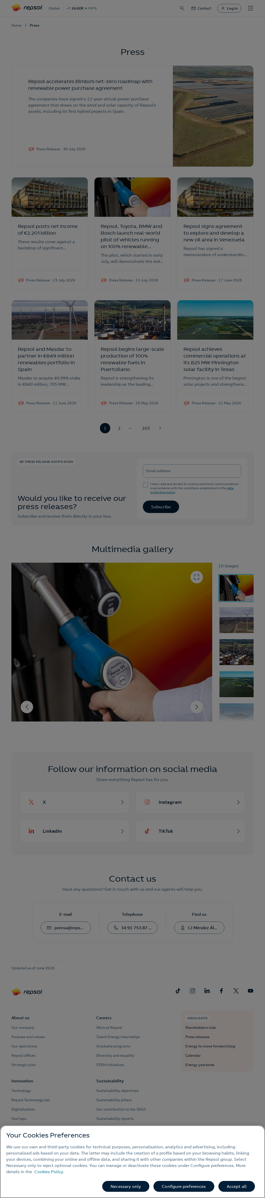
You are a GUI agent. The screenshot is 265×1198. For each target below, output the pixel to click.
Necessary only (126, 1186)
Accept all (237, 1186)
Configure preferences (184, 1186)
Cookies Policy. (49, 1171)
